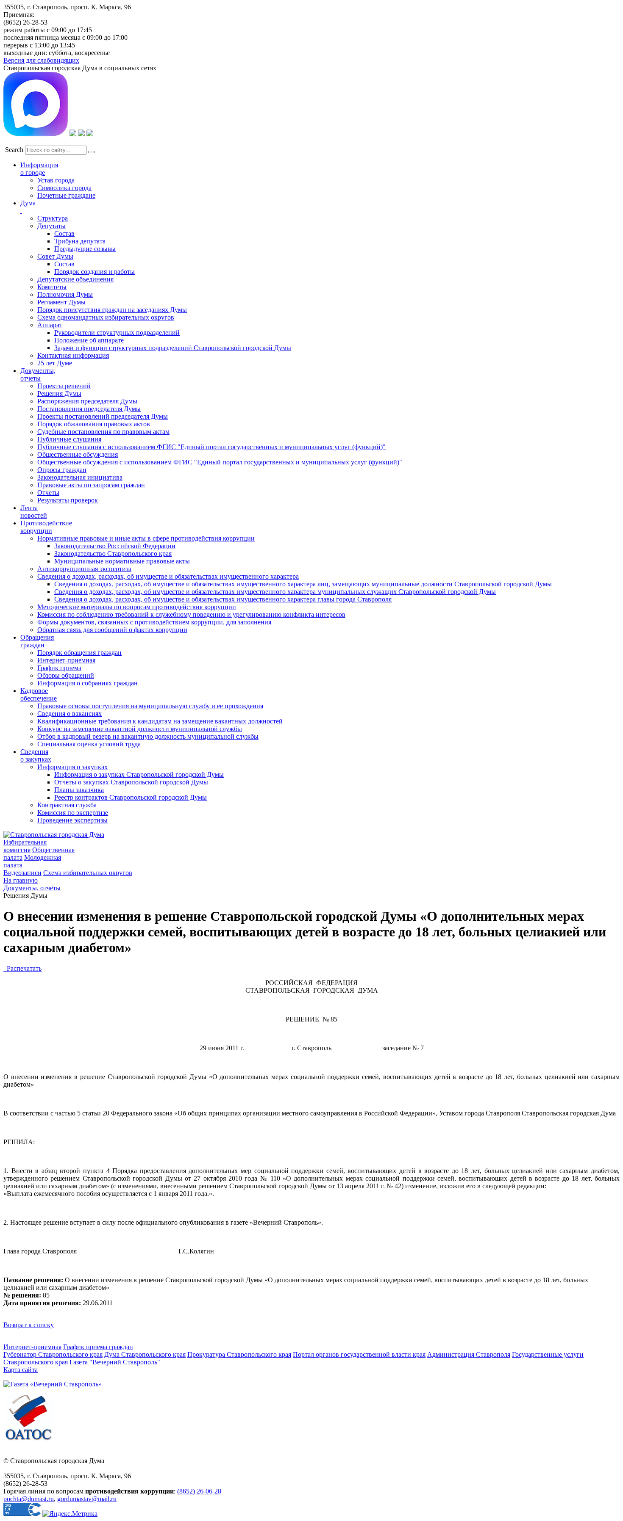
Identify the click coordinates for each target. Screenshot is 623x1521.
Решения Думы (59, 393)
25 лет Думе (54, 363)
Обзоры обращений (65, 675)
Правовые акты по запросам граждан (91, 485)
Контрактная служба (67, 805)
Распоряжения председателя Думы (87, 401)
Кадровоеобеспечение (38, 694)
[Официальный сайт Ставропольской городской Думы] (53, 834)
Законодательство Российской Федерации (114, 545)
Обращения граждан (37, 641)
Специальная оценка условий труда (89, 744)
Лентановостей (33, 511)
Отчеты (48, 492)
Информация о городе (39, 168)
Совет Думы (55, 256)
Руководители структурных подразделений (117, 332)
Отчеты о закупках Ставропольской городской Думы (131, 782)
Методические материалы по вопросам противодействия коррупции (136, 606)
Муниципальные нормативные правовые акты (122, 561)
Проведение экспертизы (72, 820)
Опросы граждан (61, 469)
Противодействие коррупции (46, 526)
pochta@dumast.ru (28, 1498)
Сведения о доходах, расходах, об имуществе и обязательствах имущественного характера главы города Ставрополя (223, 599)
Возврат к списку (28, 1324)
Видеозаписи (22, 872)
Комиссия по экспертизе (72, 812)
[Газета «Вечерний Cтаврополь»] (52, 1384)
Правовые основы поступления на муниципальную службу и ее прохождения (150, 705)
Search (14, 149)
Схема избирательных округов (87, 872)
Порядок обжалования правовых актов (93, 424)
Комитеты (52, 286)
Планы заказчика (79, 789)
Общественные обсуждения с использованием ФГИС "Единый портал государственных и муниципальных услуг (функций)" (219, 462)
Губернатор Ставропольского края (53, 1354)
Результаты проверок (67, 500)
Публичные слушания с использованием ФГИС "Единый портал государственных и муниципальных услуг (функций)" (211, 446)
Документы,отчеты (38, 374)
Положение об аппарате (89, 340)
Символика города (64, 187)
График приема (59, 667)
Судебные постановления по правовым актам (103, 431)
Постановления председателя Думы (89, 408)
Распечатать (22, 968)
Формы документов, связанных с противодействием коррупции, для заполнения (154, 622)
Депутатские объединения (75, 279)
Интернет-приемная (66, 660)
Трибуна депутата (80, 241)
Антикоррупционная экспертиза (84, 568)
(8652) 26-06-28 (199, 1491)
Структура (52, 218)
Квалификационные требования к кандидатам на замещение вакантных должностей (160, 721)
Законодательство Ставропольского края (113, 553)
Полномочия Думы (65, 294)
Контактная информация (73, 355)
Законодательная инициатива (79, 477)
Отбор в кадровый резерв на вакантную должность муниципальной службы (148, 736)
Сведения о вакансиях (69, 713)
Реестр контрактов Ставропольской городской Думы (130, 797)
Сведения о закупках (35, 755)
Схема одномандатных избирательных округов (105, 317)
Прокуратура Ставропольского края (239, 1354)
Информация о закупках (72, 766)
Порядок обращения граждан (79, 652)
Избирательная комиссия (25, 846)
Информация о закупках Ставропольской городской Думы (139, 774)
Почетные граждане (66, 195)
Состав (64, 233)
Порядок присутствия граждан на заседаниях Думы (112, 309)
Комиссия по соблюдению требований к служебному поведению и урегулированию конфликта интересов (191, 614)
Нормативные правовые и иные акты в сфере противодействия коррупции (146, 538)
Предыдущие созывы (85, 248)
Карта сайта (20, 1369)
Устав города (56, 180)
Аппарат (49, 324)
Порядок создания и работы (94, 271)
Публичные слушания (69, 439)
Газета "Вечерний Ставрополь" (115, 1362)
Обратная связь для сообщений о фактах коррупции (112, 629)
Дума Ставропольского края (145, 1354)
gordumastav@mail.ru (87, 1498)
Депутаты (51, 225)
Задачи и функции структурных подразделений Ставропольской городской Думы (172, 347)
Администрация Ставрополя (468, 1354)
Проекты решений (64, 385)
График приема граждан (98, 1346)
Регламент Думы (61, 302)
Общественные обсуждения (77, 454)
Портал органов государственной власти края (359, 1354)
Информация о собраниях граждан (87, 683)
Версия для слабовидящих (41, 60)
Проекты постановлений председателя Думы (102, 416)
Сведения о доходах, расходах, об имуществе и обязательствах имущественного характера (168, 576)
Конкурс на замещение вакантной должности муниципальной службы (139, 728)
